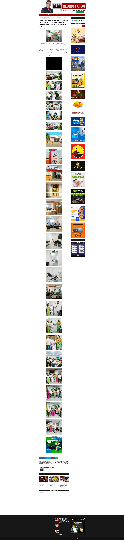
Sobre (81, 538)
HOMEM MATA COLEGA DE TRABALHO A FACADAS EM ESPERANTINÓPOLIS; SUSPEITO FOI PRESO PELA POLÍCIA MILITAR (64, 520)
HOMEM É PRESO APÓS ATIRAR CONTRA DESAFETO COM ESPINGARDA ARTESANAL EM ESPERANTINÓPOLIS (43, 484)
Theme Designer (43, 538)
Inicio (78, 538)
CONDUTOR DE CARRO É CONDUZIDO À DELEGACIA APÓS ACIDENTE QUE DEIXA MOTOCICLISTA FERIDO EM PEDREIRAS (64, 484)
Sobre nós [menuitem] (53, 14)
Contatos (84, 538)
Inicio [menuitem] (49, 14)
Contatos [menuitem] (57, 14)
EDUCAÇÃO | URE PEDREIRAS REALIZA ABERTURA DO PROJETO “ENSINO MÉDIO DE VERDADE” (53, 484)
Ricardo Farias (41, 28)
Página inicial (40, 17)
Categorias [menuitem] (62, 14)
